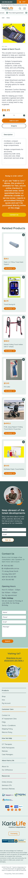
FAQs (4, 722)
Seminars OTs (7, 785)
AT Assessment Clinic (9, 719)
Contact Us (14, 215)
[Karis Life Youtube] (16, 809)
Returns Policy (7, 732)
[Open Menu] (24, 8)
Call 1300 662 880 (7, 2)
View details (8, 268)
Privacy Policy (8, 873)
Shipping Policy (7, 729)
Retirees (5, 751)
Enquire (14, 126)
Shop (4, 696)
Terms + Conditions (9, 725)
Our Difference (7, 770)
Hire (3, 700)
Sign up (8, 540)
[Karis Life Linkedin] (19, 809)
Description (8, 134)
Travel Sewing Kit (9, 304)
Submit (7, 641)
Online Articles (7, 782)
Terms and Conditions (17, 873)
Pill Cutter (7, 387)
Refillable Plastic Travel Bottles (14, 469)
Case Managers (7, 754)
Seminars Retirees (8, 789)
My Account (6, 703)
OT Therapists (7, 744)
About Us (5, 766)
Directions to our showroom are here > (14, 659)
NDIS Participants (8, 748)
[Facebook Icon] (8, 809)
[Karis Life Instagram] (12, 809)
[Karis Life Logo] (7, 8)
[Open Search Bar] (20, 8)
